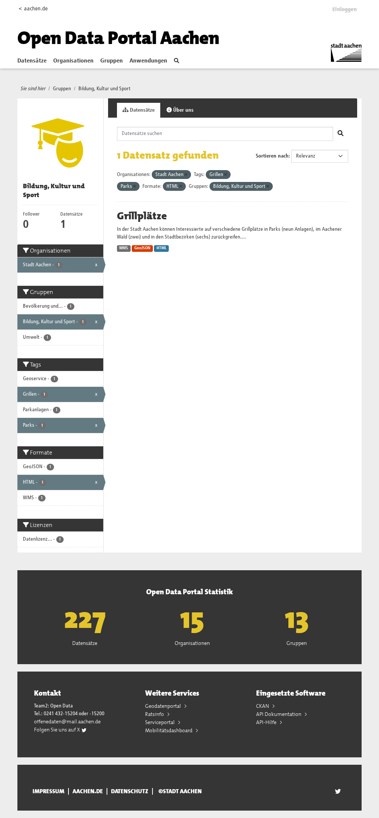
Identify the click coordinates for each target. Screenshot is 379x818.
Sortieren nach (272, 156)
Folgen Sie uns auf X (57, 729)
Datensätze (32, 61)
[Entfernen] (186, 175)
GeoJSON (142, 248)
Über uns (183, 110)
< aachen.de (33, 8)
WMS (123, 248)
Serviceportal (160, 722)
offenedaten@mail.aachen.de (67, 721)
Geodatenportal (163, 706)
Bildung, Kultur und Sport (104, 88)
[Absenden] (340, 134)
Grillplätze (142, 216)
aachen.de (88, 791)
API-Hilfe (267, 722)
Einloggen (344, 9)
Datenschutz (129, 791)
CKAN (263, 706)
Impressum (48, 791)
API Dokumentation (279, 714)
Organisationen (73, 61)
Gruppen (111, 61)
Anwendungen (148, 61)
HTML (162, 248)
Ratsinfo (155, 714)
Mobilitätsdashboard (169, 730)
